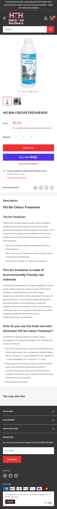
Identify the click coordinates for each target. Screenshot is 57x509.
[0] (51, 18)
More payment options (28, 163)
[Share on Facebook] (35, 188)
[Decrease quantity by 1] (16, 137)
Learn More (14, 497)
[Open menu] (4, 18)
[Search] (50, 29)
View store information (17, 178)
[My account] (45, 18)
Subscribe (12, 459)
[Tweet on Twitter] (46, 188)
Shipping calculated (32, 128)
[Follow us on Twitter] (10, 476)
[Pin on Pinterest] (41, 188)
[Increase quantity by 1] (31, 137)
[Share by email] (52, 188)
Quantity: (7, 137)
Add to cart (28, 148)
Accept (10, 502)
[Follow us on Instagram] (16, 476)
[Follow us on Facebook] (5, 476)
